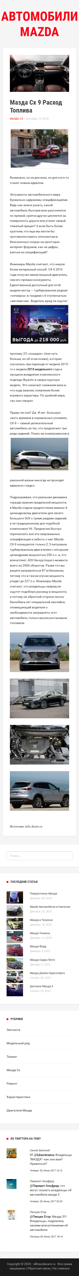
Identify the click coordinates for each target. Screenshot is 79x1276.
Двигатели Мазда (19, 1110)
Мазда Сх (16, 118)
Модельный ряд (18, 1043)
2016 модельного (39, 369)
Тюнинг (12, 1056)
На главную (61, 1268)
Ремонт (12, 1083)
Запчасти (13, 1030)
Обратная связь (39, 1268)
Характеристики (18, 1097)
